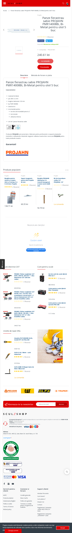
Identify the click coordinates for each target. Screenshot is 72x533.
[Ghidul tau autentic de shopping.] (7, 438)
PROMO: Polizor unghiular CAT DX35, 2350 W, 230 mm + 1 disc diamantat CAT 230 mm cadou (24, 276)
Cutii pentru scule (45, 267)
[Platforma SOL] (12, 470)
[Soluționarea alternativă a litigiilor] (12, 464)
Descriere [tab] (24, 75)
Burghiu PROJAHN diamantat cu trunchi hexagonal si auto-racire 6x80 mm (43, 182)
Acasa (5, 10)
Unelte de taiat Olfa (11, 331)
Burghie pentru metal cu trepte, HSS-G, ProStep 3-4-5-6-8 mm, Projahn (11, 181)
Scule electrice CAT (11, 267)
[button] (67, 472)
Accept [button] (62, 528)
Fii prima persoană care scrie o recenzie (36, 250)
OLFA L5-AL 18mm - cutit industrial (22, 353)
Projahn (39, 15)
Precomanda (44, 67)
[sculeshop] (15, 3)
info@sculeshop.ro (18, 421)
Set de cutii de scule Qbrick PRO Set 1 (57, 275)
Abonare (61, 404)
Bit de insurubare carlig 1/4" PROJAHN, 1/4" (59, 180)
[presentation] (66, 170)
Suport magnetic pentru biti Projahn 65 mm (27, 180)
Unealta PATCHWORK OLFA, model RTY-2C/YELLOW (23, 339)
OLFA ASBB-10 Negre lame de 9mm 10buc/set (24, 368)
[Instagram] (9, 483)
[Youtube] (13, 483)
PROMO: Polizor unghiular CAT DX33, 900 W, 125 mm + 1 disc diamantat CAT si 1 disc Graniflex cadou (24, 314)
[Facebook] (4, 483)
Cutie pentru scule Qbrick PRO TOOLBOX (57, 289)
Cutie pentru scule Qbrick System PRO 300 (57, 304)
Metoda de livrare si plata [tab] (41, 75)
